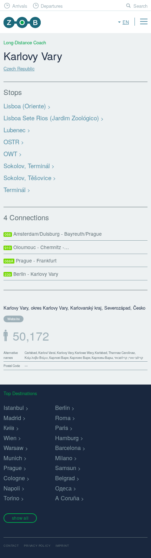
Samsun (65, 467)
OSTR (11, 141)
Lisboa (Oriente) (25, 105)
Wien (10, 437)
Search (140, 5)
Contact (11, 545)
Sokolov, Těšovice (27, 177)
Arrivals (19, 5)
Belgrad (65, 478)
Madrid (12, 417)
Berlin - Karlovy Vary (31, 273)
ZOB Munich (22, 22)
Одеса (63, 488)
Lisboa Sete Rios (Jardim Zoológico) (51, 117)
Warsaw (14, 447)
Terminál (15, 189)
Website (13, 318)
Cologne (14, 478)
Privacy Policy (37, 545)
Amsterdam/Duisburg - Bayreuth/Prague (53, 233)
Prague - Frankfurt (31, 260)
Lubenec (15, 129)
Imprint (62, 545)
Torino (11, 498)
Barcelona (68, 447)
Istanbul (14, 407)
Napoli (12, 488)
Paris (61, 427)
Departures (52, 5)
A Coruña (67, 498)
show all (20, 518)
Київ (9, 427)
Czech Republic (19, 68)
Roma (63, 417)
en (126, 22)
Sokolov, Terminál (27, 165)
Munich (13, 458)
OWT (10, 153)
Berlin (62, 407)
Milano (63, 458)
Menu (143, 21)
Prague (13, 467)
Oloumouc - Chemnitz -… (37, 247)
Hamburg (67, 437)
